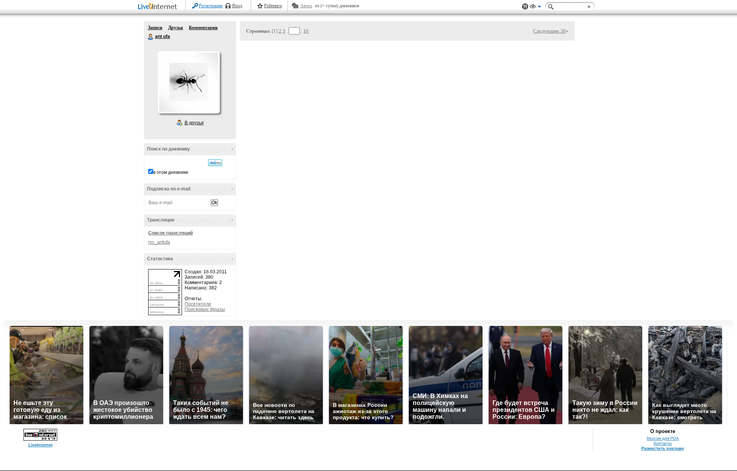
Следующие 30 (549, 31)
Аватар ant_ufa (188, 82)
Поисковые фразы (205, 309)
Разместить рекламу (662, 448)
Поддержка (525, 6)
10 (306, 31)
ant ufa (151, 37)
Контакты (663, 443)
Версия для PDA (663, 438)
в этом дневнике (170, 172)
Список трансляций (170, 233)
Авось (306, 5)
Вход (237, 5)
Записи (155, 27)
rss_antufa (159, 242)
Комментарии (203, 27)
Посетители (198, 304)
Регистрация (211, 5)
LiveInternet (159, 7)
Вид (535, 8)
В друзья (194, 123)
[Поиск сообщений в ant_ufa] (215, 162)
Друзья (175, 27)
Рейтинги (273, 5)
